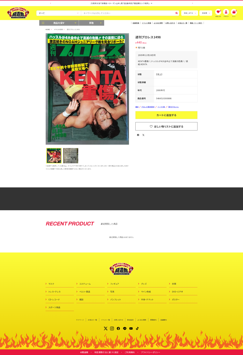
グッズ (144, 283)
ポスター (176, 299)
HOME (48, 29)
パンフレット (115, 299)
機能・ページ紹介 (196, 23)
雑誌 (137, 107)
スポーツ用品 (54, 307)
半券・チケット (147, 299)
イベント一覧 (105, 320)
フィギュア (114, 283)
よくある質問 (158, 23)
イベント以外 (58, 29)
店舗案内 (163, 320)
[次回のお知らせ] (192, 3)
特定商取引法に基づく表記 (106, 352)
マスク (51, 283)
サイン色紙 (146, 291)
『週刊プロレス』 (173, 107)
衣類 (174, 283)
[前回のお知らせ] (50, 3)
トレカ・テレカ (54, 291)
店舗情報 (136, 23)
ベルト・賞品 (84, 291)
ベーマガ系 (161, 107)
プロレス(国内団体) (148, 107)
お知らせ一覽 (182, 23)
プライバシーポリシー (150, 352)
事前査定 (130, 320)
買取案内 (153, 320)
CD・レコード (54, 299)
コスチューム (85, 283)
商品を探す (59, 22)
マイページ (80, 320)
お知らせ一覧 (92, 320)
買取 (91, 22)
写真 (112, 291)
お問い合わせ (170, 23)
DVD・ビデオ (177, 291)
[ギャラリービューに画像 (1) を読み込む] (54, 155)
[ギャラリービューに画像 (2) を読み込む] (70, 155)
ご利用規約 (130, 352)
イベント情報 (146, 23)
